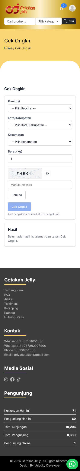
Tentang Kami (13, 290)
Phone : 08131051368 (19, 350)
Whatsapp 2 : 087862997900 (25, 345)
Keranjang (11, 308)
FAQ (7, 294)
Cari (71, 21)
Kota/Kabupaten (19, 118)
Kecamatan (16, 134)
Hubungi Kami (14, 317)
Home (8, 48)
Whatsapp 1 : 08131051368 (23, 341)
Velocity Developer (48, 465)
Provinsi (14, 101)
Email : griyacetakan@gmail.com (26, 354)
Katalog (9, 312)
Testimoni (10, 303)
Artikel (8, 299)
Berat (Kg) (15, 151)
